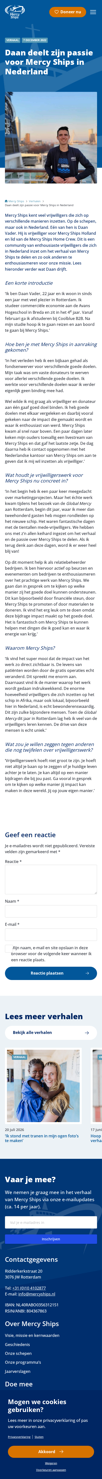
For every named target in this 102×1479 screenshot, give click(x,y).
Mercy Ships (16, 201)
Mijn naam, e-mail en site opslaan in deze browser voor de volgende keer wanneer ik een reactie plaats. (51, 954)
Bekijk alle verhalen (32, 1032)
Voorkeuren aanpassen (51, 1469)
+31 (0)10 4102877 (29, 1288)
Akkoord (46, 1451)
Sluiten (39, 1436)
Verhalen (35, 201)
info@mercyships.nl (36, 1294)
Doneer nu (70, 12)
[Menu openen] (93, 12)
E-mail (12, 924)
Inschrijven (51, 1239)
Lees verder (41, 1095)
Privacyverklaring (19, 1436)
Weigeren (51, 1463)
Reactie (13, 861)
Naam (12, 901)
